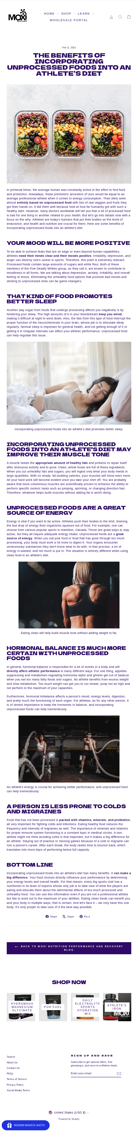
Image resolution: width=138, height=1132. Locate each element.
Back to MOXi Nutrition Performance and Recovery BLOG (71, 948)
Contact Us (13, 1068)
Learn (84, 13)
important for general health (63, 326)
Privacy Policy (15, 1084)
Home (50, 13)
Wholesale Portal (69, 20)
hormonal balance (35, 667)
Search (11, 1056)
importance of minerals (93, 828)
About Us (12, 1062)
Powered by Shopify (69, 1119)
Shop (67, 13)
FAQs (10, 1073)
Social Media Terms (18, 1090)
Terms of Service (17, 1079)
